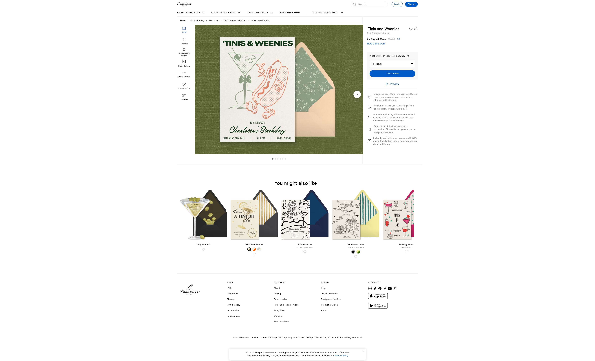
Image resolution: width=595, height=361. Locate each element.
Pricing (277, 293)
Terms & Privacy (269, 337)
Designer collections (331, 299)
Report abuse (233, 316)
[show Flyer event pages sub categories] (239, 13)
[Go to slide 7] (285, 159)
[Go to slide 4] (277, 159)
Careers (278, 316)
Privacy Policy (341, 355)
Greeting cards (257, 12)
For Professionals (326, 12)
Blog (323, 288)
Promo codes (280, 299)
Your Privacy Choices (325, 337)
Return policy (233, 305)
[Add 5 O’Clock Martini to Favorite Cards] (254, 254)
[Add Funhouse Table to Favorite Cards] (356, 257)
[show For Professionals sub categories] (342, 13)
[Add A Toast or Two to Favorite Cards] (305, 252)
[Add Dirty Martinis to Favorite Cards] (203, 249)
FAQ (229, 288)
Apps (323, 310)
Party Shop (279, 310)
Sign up (411, 4)
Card (184, 32)
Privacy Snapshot (288, 337)
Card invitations (188, 12)
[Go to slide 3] (275, 159)
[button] (407, 55)
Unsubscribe (233, 310)
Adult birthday (197, 20)
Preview (184, 44)
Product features (329, 305)
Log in (397, 4)
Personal (377, 63)
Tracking (184, 99)
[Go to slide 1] (272, 159)
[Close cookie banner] (363, 351)
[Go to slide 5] (280, 159)
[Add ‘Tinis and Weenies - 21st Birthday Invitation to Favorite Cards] (411, 29)
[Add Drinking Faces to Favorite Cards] (406, 252)
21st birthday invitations (235, 20)
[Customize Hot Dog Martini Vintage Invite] (279, 89)
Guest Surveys (184, 76)
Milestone (213, 20)
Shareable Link (184, 88)
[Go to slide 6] (282, 159)
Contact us (232, 293)
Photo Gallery (184, 66)
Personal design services (286, 305)
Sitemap (231, 299)
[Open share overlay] (416, 28)
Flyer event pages (223, 12)
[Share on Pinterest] (380, 288)
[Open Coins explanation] (398, 39)
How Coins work (376, 43)
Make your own (290, 12)
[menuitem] (191, 12)
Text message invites (184, 54)
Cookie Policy (306, 337)
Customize (392, 73)
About (277, 288)
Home (182, 20)
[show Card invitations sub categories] (203, 13)
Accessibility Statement (350, 337)
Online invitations (329, 293)
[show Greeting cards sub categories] (271, 13)
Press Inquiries (281, 321)
